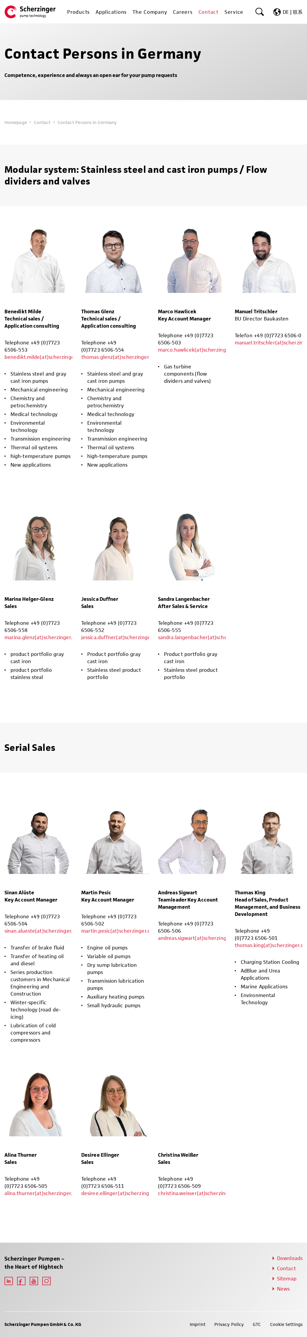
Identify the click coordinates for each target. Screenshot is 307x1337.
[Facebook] (21, 1281)
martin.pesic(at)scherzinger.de (117, 931)
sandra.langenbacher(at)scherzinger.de (204, 637)
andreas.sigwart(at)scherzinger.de (198, 938)
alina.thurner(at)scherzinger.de (41, 1193)
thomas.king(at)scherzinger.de (271, 945)
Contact (42, 122)
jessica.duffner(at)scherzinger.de (120, 637)
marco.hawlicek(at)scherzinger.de (198, 350)
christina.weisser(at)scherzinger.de (199, 1193)
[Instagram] (46, 1281)
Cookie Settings (286, 1324)
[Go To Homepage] (30, 11)
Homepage (15, 122)
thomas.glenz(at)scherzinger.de (118, 357)
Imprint (197, 1324)
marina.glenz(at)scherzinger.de (41, 637)
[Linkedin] (8, 1281)
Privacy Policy (229, 1324)
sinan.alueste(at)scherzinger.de (41, 931)
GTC (257, 1324)
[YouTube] (34, 1281)
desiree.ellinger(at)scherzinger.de (121, 1193)
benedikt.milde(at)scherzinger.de (43, 357)
